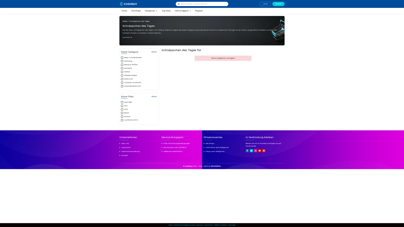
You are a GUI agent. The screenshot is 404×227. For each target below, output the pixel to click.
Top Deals (166, 11)
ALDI (126, 109)
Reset (154, 52)
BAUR (126, 113)
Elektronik (128, 79)
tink (125, 106)
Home (124, 11)
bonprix (127, 116)
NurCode (231, 225)
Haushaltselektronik (132, 86)
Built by (212, 166)
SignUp (278, 4)
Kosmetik (128, 68)
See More (127, 37)
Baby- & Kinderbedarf (133, 57)
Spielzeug (128, 61)
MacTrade (128, 102)
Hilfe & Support (182, 11)
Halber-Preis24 (220, 225)
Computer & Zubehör (132, 82)
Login (265, 4)
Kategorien (150, 11)
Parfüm (127, 72)
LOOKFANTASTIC (131, 120)
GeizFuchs (208, 225)
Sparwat (199, 225)
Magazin (199, 11)
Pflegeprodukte (130, 75)
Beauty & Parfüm (131, 65)
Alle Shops (136, 11)
